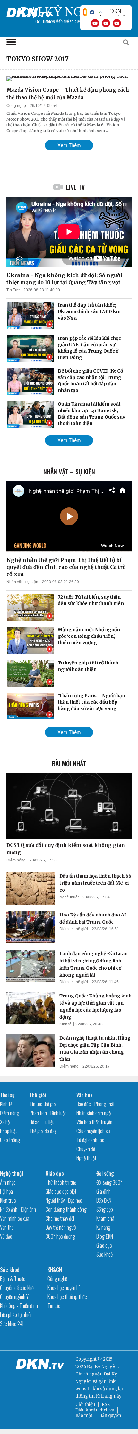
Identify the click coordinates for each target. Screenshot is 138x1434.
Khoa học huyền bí (63, 1288)
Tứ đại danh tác (90, 1140)
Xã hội (5, 1122)
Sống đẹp (104, 1209)
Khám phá (105, 1218)
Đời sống (105, 1173)
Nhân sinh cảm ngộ (93, 1113)
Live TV (75, 187)
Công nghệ (16, 106)
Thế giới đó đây (43, 1131)
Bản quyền (110, 1415)
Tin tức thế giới (43, 1104)
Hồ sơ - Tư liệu (42, 1122)
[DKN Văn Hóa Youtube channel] (117, 23)
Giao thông (10, 1140)
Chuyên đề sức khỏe (18, 1288)
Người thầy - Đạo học (64, 1200)
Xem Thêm (69, 145)
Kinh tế (65, 1024)
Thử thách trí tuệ (61, 1182)
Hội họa (6, 1191)
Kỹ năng (103, 1227)
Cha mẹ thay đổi (60, 1218)
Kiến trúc (8, 1200)
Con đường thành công (66, 1209)
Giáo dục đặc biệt (61, 1191)
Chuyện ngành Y (14, 1297)
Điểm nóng (16, 860)
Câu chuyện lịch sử (93, 1131)
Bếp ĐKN (103, 1200)
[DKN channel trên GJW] (113, 12)
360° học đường (60, 1236)
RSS (106, 1404)
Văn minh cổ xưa (14, 1218)
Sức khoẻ (104, 1254)
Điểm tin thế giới (73, 929)
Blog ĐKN (104, 1236)
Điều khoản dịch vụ (94, 1410)
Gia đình (103, 1191)
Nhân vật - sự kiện (22, 582)
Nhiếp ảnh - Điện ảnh (18, 1209)
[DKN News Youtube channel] (95, 23)
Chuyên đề (85, 1149)
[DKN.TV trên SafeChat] (85, 12)
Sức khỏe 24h (12, 1324)
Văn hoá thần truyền (94, 1122)
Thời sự (7, 1095)
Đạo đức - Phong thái (95, 1104)
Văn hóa (84, 1095)
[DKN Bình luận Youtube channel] (106, 23)
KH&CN (54, 1270)
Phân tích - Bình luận (48, 1113)
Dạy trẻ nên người (61, 1227)
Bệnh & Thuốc (12, 1279)
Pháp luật (8, 1131)
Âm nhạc (8, 1182)
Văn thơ (6, 1227)
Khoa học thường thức (67, 1297)
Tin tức (53, 1306)
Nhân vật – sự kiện (69, 471)
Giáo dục (55, 1173)
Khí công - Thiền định (19, 1306)
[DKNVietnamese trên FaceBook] (92, 12)
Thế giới (38, 1095)
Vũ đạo (6, 1236)
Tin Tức (13, 290)
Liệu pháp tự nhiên (16, 1315)
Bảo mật (83, 1415)
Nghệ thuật (69, 897)
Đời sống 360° (109, 1182)
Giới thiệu (85, 1404)
